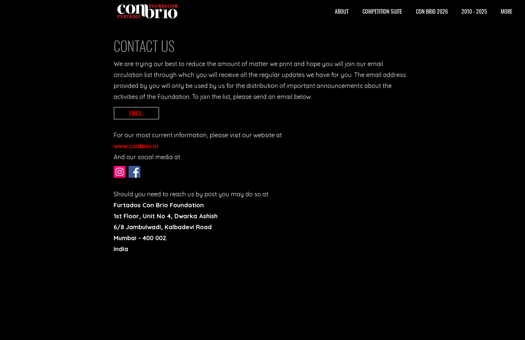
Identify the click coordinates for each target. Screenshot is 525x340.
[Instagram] (119, 172)
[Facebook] (134, 172)
